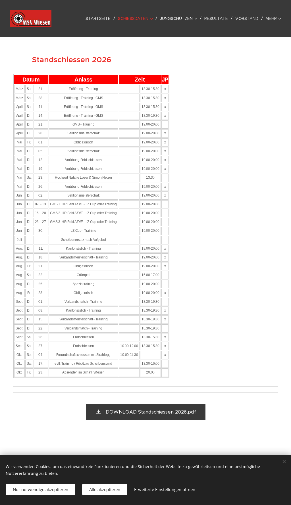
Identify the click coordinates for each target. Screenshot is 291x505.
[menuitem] (99, 18)
